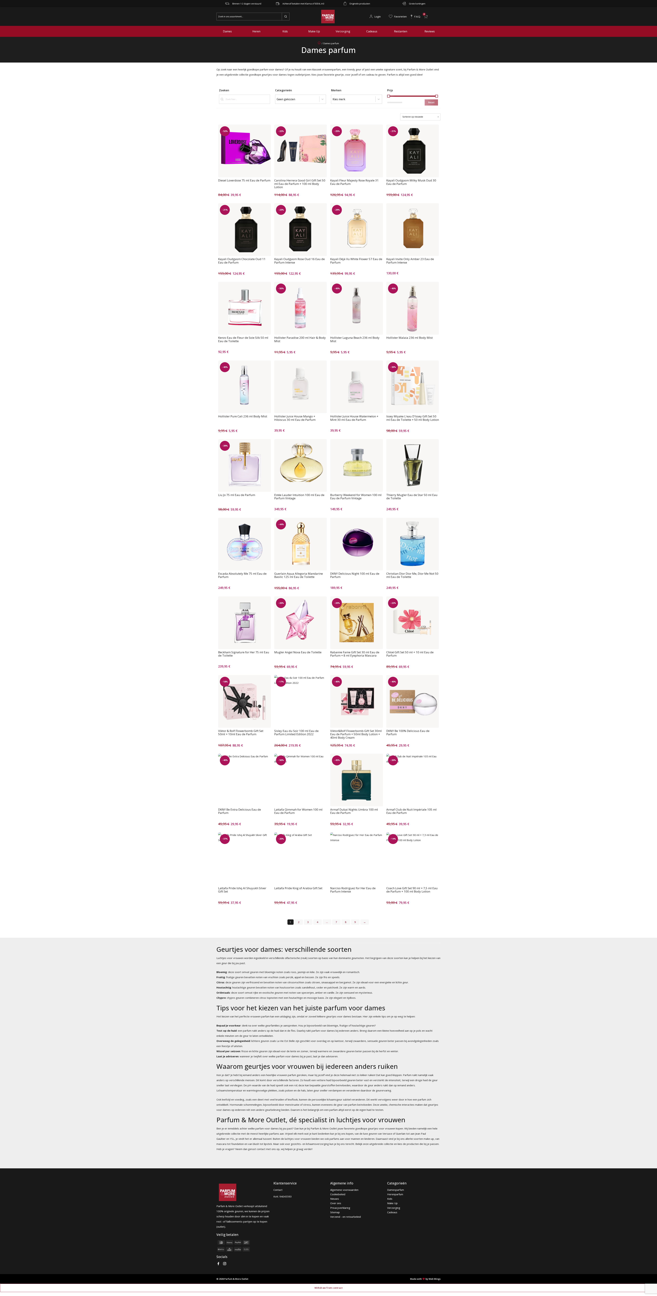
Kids (285, 31)
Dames (227, 31)
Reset (431, 102)
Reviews (429, 31)
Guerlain (400, 1133)
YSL (232, 1138)
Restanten (400, 31)
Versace (387, 1133)
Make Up (314, 31)
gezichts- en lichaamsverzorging (310, 1144)
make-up (429, 1138)
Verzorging (343, 31)
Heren (256, 31)
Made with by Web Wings (425, 1278)
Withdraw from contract (328, 1287)
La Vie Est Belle (286, 1041)
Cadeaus (371, 31)
